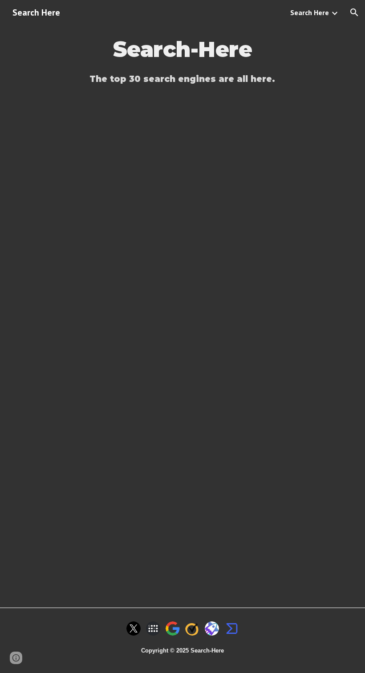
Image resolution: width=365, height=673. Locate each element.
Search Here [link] (309, 12)
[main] (182, 50)
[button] (354, 12)
